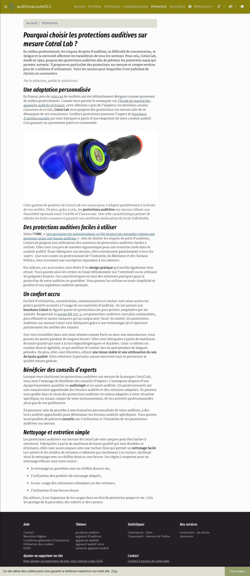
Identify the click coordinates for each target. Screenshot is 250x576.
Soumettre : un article (195, 533)
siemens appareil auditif (92, 548)
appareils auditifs (87, 540)
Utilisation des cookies (38, 544)
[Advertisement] (195, 44)
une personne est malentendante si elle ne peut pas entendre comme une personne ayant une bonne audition (89, 236)
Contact (28, 533)
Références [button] (202, 6)
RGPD (27, 548)
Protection (159, 6)
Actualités (177, 6)
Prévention (112, 6)
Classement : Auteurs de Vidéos (149, 536)
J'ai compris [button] (237, 571)
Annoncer (186, 536)
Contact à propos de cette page (148, 561)
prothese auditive (87, 533)
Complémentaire (135, 6)
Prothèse (94, 6)
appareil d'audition (89, 536)
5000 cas (57, 96)
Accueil (79, 6)
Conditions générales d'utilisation (46, 540)
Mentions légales (34, 536)
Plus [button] (114, 571)
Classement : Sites (140, 533)
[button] (220, 6)
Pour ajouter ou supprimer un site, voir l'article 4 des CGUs (63, 561)
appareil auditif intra (90, 544)
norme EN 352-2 (69, 314)
